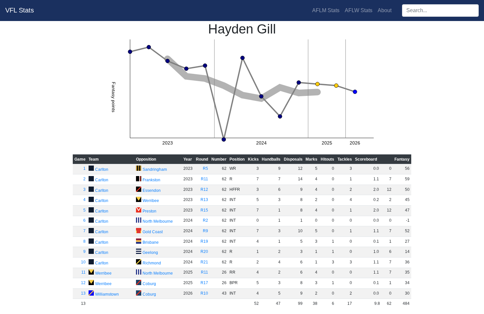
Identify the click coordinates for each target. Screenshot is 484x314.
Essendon (152, 190)
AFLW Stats (358, 10)
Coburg (149, 283)
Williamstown (107, 294)
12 (83, 282)
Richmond (152, 263)
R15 (204, 210)
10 (83, 262)
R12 (204, 189)
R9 (205, 231)
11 (83, 272)
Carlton (101, 169)
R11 (204, 179)
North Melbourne (158, 221)
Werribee (151, 200)
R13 (204, 199)
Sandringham (155, 169)
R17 (204, 282)
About (384, 10)
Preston (149, 211)
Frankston (151, 180)
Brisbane (151, 242)
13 (83, 293)
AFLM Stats (325, 10)
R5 (205, 168)
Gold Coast (153, 232)
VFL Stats (19, 10)
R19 (204, 241)
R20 (204, 251)
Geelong (150, 252)
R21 (204, 262)
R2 (205, 220)
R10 (204, 293)
